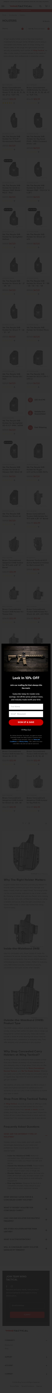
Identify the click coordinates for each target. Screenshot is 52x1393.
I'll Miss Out (26, 730)
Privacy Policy (23, 741)
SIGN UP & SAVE (26, 722)
